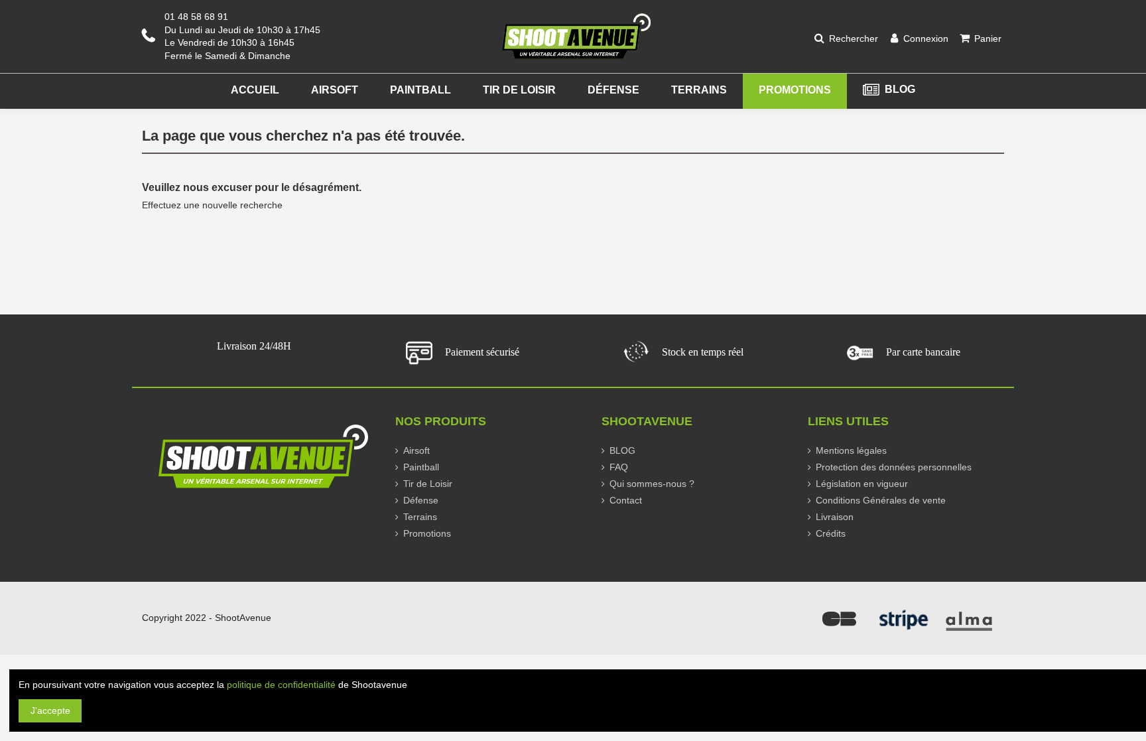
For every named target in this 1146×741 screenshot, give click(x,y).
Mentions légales (851, 450)
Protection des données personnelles (894, 467)
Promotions (427, 533)
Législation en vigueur (862, 483)
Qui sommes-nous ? (651, 483)
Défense (420, 500)
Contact (625, 500)
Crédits (831, 533)
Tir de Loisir (427, 483)
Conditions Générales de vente (881, 500)
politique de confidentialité (281, 684)
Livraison (835, 516)
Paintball (421, 467)
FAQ (618, 467)
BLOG (622, 450)
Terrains (420, 516)
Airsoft (416, 450)
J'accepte (50, 710)
